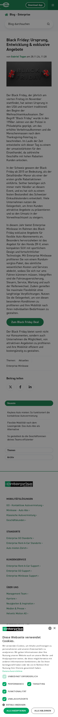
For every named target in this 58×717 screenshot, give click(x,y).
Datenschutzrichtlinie (12, 671)
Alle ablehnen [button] (42, 710)
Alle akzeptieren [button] (16, 710)
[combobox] (50, 628)
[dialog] (29, 670)
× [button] (54, 628)
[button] (29, 704)
